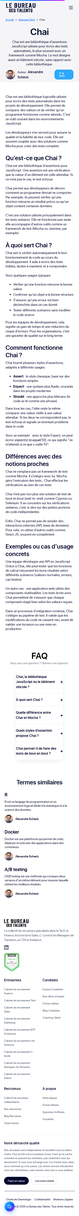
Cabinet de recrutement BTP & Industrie (19, 1031)
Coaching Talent (52, 1017)
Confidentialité (42, 1199)
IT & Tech (62, 74)
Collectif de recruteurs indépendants (16, 1100)
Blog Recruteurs (12, 1116)
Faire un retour (16, 1181)
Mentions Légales (63, 1199)
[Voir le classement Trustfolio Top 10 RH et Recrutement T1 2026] (11, 962)
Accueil (10, 19)
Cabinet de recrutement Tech (20, 1000)
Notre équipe (50, 1098)
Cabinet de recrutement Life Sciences (19, 1042)
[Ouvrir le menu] (71, 7)
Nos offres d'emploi (53, 996)
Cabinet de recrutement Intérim (17, 1076)
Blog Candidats (51, 1010)
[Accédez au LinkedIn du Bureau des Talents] (6, 947)
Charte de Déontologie (18, 1199)
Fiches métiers (51, 1003)
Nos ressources (12, 1109)
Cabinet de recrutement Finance (17, 991)
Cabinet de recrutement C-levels (19, 1054)
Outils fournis (11, 1123)
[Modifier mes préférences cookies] (10, 1206)
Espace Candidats (53, 989)
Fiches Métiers (51, 1105)
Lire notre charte (44, 1181)
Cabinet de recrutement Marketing (17, 1020)
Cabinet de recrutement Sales (17, 1009)
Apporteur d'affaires (54, 1112)
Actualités (48, 1119)
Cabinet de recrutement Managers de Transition (17, 1065)
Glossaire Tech (26, 19)
